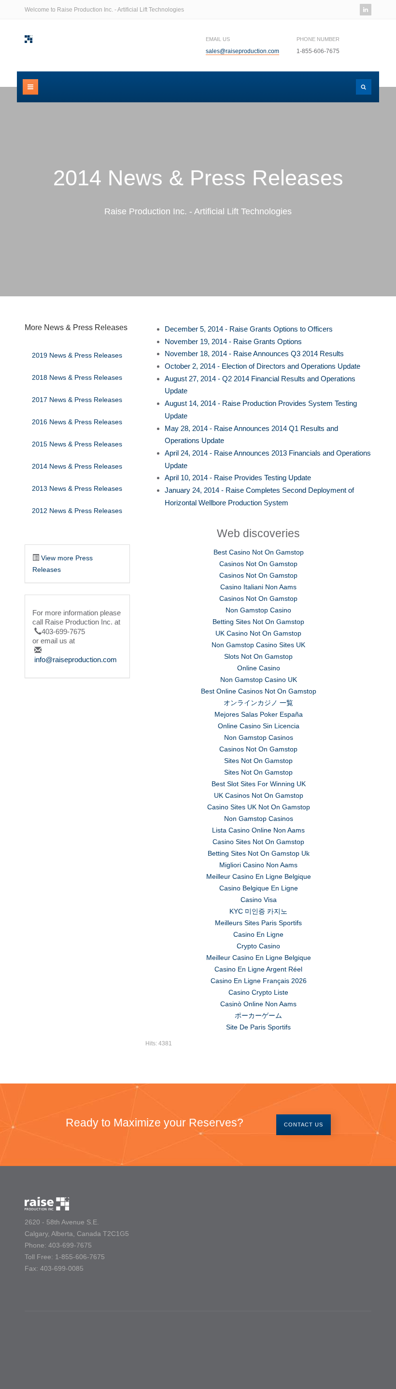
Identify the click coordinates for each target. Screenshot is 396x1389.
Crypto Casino (258, 946)
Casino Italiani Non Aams (258, 587)
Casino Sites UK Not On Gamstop (258, 807)
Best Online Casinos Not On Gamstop (258, 691)
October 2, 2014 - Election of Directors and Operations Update (262, 366)
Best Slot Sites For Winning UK (259, 784)
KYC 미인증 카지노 (258, 911)
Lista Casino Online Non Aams (258, 830)
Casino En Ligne (258, 934)
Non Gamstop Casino (258, 610)
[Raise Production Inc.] (28, 39)
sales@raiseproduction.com (242, 51)
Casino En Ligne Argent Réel (258, 969)
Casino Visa (258, 899)
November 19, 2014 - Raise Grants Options (233, 341)
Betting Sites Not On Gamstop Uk (259, 853)
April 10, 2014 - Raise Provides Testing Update (238, 477)
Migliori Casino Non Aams (258, 865)
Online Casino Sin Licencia (258, 726)
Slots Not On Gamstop (258, 656)
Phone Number (318, 39)
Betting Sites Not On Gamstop (258, 621)
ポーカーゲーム (258, 1015)
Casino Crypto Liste (258, 992)
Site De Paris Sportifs (258, 1027)
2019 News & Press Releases (77, 355)
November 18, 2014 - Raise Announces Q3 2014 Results (254, 353)
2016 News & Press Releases (77, 422)
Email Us (218, 39)
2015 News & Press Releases (77, 444)
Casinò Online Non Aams (258, 1004)
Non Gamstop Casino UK (258, 679)
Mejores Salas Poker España (258, 714)
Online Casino (258, 668)
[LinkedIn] (365, 9)
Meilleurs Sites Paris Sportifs (258, 923)
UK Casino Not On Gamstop (258, 633)
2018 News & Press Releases (77, 377)
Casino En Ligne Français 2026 (259, 981)
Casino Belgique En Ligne (258, 888)
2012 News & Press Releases (77, 510)
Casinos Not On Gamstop (258, 564)
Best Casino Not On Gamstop (258, 552)
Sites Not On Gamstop (258, 760)
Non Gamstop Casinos (258, 737)
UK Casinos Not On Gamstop (258, 795)
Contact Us (303, 1124)
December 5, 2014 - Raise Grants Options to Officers (249, 329)
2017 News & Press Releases (77, 399)
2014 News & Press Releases (77, 466)
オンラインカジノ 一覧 (258, 703)
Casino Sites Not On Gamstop (258, 842)
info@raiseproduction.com (75, 659)
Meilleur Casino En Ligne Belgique (258, 876)
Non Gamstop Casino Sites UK (258, 645)
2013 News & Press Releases (77, 488)
